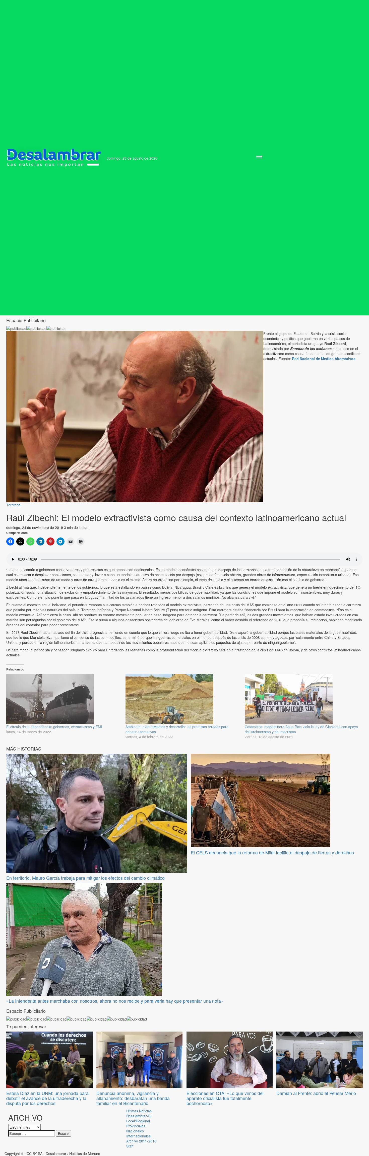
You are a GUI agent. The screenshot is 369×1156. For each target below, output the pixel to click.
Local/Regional (138, 1120)
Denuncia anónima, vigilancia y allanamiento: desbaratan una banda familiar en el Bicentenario (133, 1098)
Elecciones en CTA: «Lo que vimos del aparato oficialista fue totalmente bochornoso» (225, 1098)
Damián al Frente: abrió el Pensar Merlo (316, 1093)
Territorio (13, 504)
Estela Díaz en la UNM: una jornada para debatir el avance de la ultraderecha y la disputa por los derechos (47, 1098)
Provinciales (135, 1125)
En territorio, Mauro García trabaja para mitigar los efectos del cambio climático (85, 877)
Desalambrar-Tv (138, 1115)
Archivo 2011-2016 (141, 1140)
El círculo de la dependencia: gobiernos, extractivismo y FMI (54, 726)
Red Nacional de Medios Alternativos (323, 358)
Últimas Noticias (139, 1110)
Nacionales (135, 1130)
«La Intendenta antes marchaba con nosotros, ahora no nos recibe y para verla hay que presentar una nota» (114, 1000)
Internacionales (138, 1135)
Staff (129, 1145)
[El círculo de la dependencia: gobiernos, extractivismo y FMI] (63, 699)
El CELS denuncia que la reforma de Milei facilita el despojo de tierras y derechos (272, 852)
